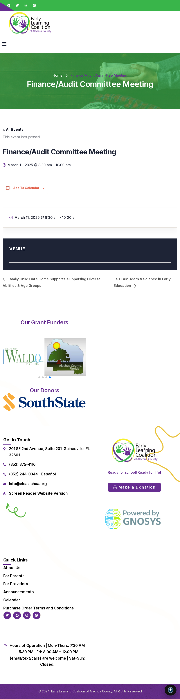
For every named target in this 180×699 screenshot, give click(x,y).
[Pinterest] (34, 5)
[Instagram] (25, 5)
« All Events (13, 129)
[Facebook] (8, 5)
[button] (39, 377)
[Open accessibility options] (170, 690)
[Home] (29, 23)
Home (58, 75)
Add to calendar (26, 188)
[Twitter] (17, 5)
